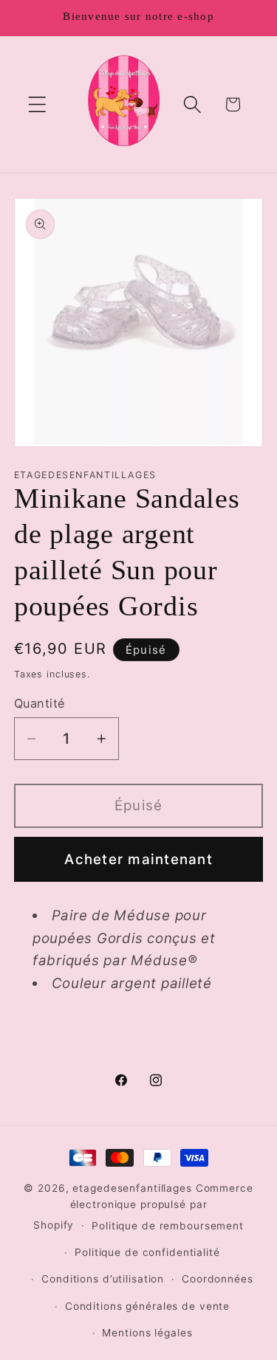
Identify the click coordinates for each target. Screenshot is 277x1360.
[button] (37, 104)
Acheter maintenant (138, 859)
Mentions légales (147, 1333)
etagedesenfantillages (131, 1188)
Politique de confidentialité (147, 1252)
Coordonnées (217, 1279)
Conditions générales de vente (147, 1306)
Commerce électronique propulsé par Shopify (143, 1206)
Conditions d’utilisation (102, 1279)
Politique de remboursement (168, 1226)
